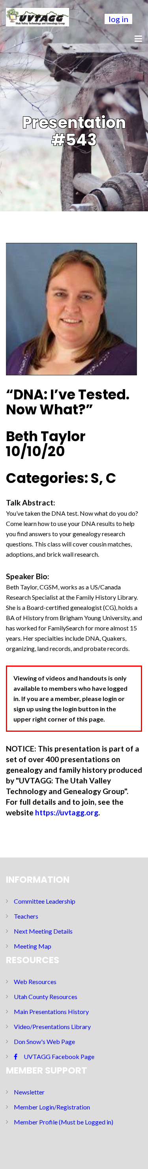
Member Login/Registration (52, 1107)
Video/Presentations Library (52, 1026)
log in (118, 19)
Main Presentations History (51, 1011)
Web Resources (35, 981)
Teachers (26, 916)
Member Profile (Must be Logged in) (63, 1122)
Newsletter (29, 1092)
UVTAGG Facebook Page (59, 1056)
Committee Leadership (44, 901)
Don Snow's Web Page (44, 1041)
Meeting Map (32, 946)
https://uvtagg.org (66, 812)
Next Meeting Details (43, 931)
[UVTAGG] (37, 16)
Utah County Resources (45, 996)
